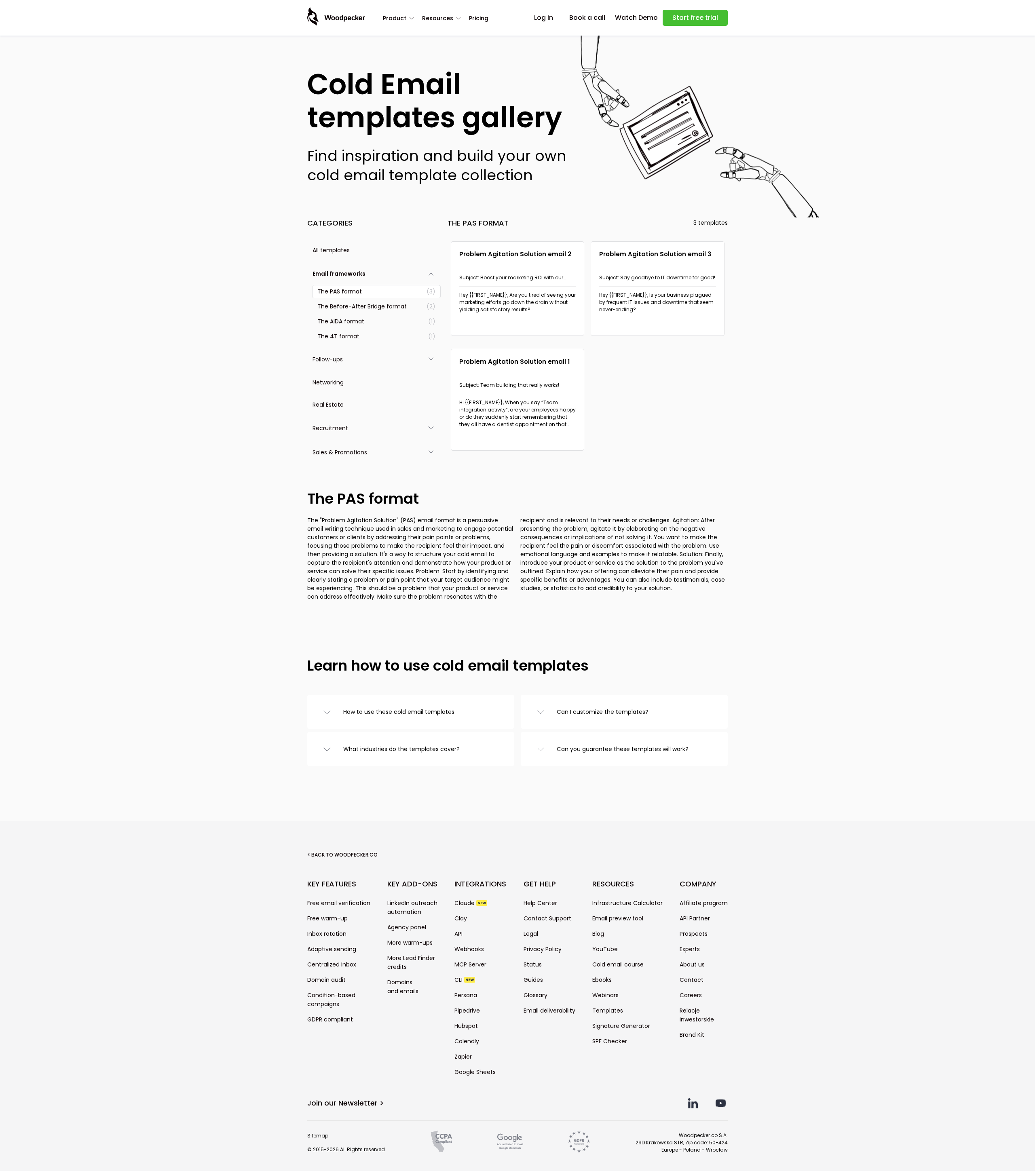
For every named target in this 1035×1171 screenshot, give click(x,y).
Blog (598, 934)
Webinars (605, 995)
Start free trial (695, 17)
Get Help (540, 884)
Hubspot (466, 1026)
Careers (691, 995)
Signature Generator (621, 1026)
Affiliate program (704, 903)
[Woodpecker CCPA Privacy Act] (441, 1141)
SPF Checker (609, 1041)
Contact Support (547, 918)
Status (533, 964)
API (458, 934)
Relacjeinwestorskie (697, 1014)
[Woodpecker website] (336, 16)
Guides (533, 980)
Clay (460, 918)
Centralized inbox (331, 964)
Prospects (694, 934)
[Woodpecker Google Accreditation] (510, 1141)
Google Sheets (475, 1072)
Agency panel (406, 927)
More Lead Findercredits (411, 962)
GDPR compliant (330, 1019)
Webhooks (469, 949)
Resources (437, 18)
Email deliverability (549, 1010)
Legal (531, 934)
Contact (691, 980)
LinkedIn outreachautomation (412, 907)
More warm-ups (410, 943)
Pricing (478, 18)
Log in (543, 17)
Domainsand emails (402, 986)
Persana (465, 995)
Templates (607, 1010)
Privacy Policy (543, 949)
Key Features (331, 884)
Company (698, 884)
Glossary (535, 995)
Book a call (587, 17)
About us (692, 964)
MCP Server (470, 964)
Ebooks (602, 980)
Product (394, 18)
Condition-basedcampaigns (331, 999)
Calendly (466, 1041)
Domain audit (326, 980)
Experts (690, 949)
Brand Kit (692, 1035)
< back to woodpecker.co (342, 854)
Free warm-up (327, 918)
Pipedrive (467, 1010)
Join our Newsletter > (345, 1103)
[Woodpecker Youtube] (721, 1103)
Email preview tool (617, 918)
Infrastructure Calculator (627, 903)
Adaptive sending (331, 949)
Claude (470, 903)
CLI (464, 980)
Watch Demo (636, 17)
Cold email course (618, 964)
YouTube (605, 949)
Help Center (540, 903)
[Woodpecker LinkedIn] (693, 1103)
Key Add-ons (412, 884)
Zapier (463, 1057)
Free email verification (338, 903)
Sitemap (317, 1135)
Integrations (480, 884)
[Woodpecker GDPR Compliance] (579, 1141)
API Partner (695, 918)
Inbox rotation (326, 934)
